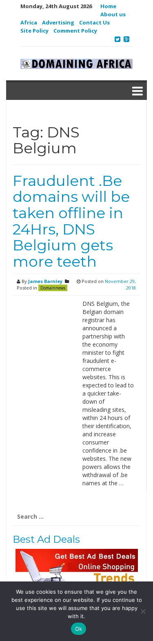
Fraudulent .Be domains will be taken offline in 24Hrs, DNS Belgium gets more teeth (71, 221)
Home (108, 6)
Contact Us (94, 22)
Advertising (58, 22)
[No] (143, 611)
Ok (78, 629)
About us (113, 14)
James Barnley (45, 281)
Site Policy (34, 30)
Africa (28, 22)
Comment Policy (75, 30)
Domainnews (52, 288)
